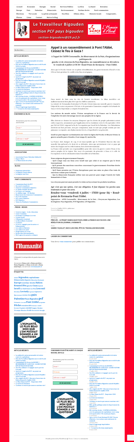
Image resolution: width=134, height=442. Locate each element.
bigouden (24, 277)
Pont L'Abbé (32, 302)
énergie (42, 310)
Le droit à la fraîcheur (23, 89)
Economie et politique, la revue (26, 215)
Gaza (35, 285)
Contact (39, 17)
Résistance (34, 305)
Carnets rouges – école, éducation (27, 212)
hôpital (40, 286)
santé (39, 305)
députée (27, 280)
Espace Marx (20, 159)
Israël (17, 288)
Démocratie (51, 10)
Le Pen (33, 289)
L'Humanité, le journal (23, 219)
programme (42, 302)
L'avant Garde (20, 217)
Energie (43, 7)
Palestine (38, 10)
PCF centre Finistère (22, 198)
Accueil (19, 7)
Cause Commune (21, 214)
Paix (28, 10)
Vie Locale (33, 14)
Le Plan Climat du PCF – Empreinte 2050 (29, 87)
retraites (24, 305)
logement (31, 291)
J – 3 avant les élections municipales (27, 109)
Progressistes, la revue (23, 231)
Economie (31, 7)
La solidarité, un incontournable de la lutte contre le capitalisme (29, 62)
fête (24, 285)
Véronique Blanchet (20, 310)
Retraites (104, 7)
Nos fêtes (65, 14)
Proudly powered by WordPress (56, 439)
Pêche (17, 305)
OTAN (29, 295)
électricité (35, 310)
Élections (20, 14)
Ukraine (40, 308)
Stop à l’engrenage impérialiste (26, 107)
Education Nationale (37, 280)
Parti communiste (101, 10)
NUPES (24, 295)
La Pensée (19, 223)
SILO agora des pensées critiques (27, 235)
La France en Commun (23, 191)
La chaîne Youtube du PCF (24, 189)
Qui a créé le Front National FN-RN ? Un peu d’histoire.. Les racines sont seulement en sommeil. (30, 103)
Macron (16, 295)
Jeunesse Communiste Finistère (26, 188)
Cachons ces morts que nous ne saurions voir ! (31, 91)
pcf (41, 298)
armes (16, 277)
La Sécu (81, 7)
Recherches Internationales (25, 233)
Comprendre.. (111, 14)
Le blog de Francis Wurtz (24, 172)
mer (20, 295)
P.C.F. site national (21, 197)
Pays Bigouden (31, 299)
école (29, 310)
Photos (19, 17)
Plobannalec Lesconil (20, 302)
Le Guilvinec (25, 289)
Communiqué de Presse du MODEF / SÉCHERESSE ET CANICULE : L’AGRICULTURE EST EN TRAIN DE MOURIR (31, 69)
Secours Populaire (20, 308)
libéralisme (17, 291)
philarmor (71, 208)
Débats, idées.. (79, 14)
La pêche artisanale (49, 14)
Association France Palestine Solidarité (28, 157)
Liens (29, 17)
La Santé (92, 7)
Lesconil (40, 288)
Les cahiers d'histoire (23, 228)
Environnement (67, 10)
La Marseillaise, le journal (24, 221)
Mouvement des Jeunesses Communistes (29, 195)
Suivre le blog (52, 17)
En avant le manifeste (23, 186)
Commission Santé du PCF (24, 184)
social (28, 308)
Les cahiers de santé (22, 230)
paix (34, 294)
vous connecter (66, 242)
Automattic (84, 439)
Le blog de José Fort (22, 174)
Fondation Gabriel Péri (23, 171)
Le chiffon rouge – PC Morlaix (25, 193)
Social (53, 7)
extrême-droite (28, 283)
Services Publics (66, 7)
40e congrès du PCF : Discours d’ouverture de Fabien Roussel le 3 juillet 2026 (30, 85)
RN (30, 305)
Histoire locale (95, 14)
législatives (38, 291)
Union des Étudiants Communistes (27, 202)
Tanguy (34, 308)
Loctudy (24, 291)
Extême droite (83, 10)
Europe (19, 10)
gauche (29, 286)
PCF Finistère (20, 200)
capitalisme (34, 277)
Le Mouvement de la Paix (24, 160)
